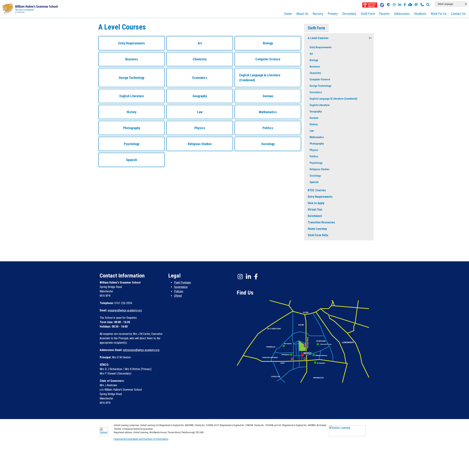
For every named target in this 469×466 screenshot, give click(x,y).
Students (420, 14)
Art (311, 53)
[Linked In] (248, 276)
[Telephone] (422, 4)
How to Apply (316, 203)
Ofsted (178, 295)
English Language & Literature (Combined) (333, 98)
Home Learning (317, 229)
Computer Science (320, 79)
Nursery (318, 14)
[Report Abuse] (369, 4)
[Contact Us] (416, 4)
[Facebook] (405, 4)
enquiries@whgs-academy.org (125, 310)
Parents (384, 14)
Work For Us (439, 14)
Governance (181, 287)
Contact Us (458, 14)
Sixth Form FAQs (318, 235)
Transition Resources (321, 222)
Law (312, 130)
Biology (314, 60)
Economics (316, 92)
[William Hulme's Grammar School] (29, 8)
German (314, 117)
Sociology (315, 175)
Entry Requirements (321, 47)
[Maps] (410, 4)
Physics (314, 150)
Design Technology (320, 85)
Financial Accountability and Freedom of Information (141, 439)
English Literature (320, 105)
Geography (316, 111)
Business (315, 66)
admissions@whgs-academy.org (141, 350)
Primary (333, 14)
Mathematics (317, 137)
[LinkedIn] (399, 4)
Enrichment (315, 216)
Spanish (314, 182)
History (313, 124)
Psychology (316, 162)
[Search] (428, 4)
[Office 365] (382, 5)
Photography (317, 143)
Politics (314, 156)
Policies (178, 291)
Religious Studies (320, 169)
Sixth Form (368, 14)
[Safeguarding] (388, 4)
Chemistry (315, 73)
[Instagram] (394, 4)
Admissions (402, 14)
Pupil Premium (182, 282)
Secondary (349, 14)
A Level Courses (318, 38)
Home (288, 14)
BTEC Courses (317, 190)
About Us (302, 14)
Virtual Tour (315, 209)
